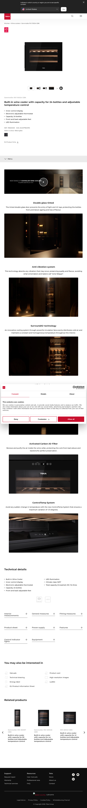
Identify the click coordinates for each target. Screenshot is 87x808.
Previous (2, 732)
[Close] (83, 2)
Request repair (9, 777)
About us (52, 780)
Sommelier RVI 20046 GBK (43, 731)
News (51, 777)
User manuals (32, 777)
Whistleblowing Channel (61, 800)
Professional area (33, 780)
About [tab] (71, 394)
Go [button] (64, 9)
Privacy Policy (33, 800)
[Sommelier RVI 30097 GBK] (17, 718)
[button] (40, 9)
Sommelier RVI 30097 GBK (17, 731)
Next (57, 88)
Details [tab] (43, 394)
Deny (16, 419)
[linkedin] (73, 779)
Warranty (7, 780)
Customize (42, 419)
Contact (52, 783)
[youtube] (78, 775)
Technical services (11, 783)
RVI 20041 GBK (66, 730)
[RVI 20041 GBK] (69, 718)
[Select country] (76, 16)
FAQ (28, 783)
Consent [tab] (15, 394)
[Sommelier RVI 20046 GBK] (43, 718)
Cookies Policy (45, 800)
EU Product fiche (10, 142)
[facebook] (73, 775)
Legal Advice (21, 800)
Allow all (71, 419)
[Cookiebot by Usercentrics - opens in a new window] (74, 387)
